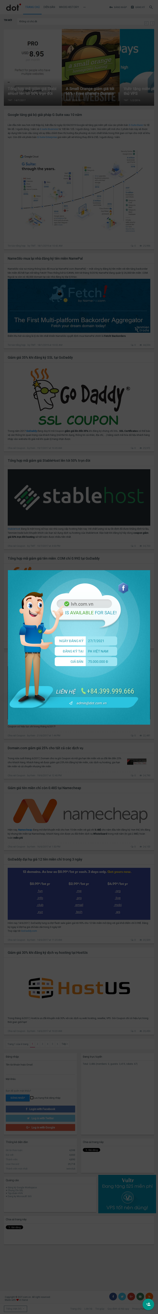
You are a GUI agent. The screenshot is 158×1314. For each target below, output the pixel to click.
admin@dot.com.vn (91, 703)
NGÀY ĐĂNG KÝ (71, 641)
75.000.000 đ (98, 662)
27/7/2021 (96, 641)
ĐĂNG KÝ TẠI (73, 651)
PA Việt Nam (98, 651)
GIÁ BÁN (77, 662)
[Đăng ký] (148, 1304)
